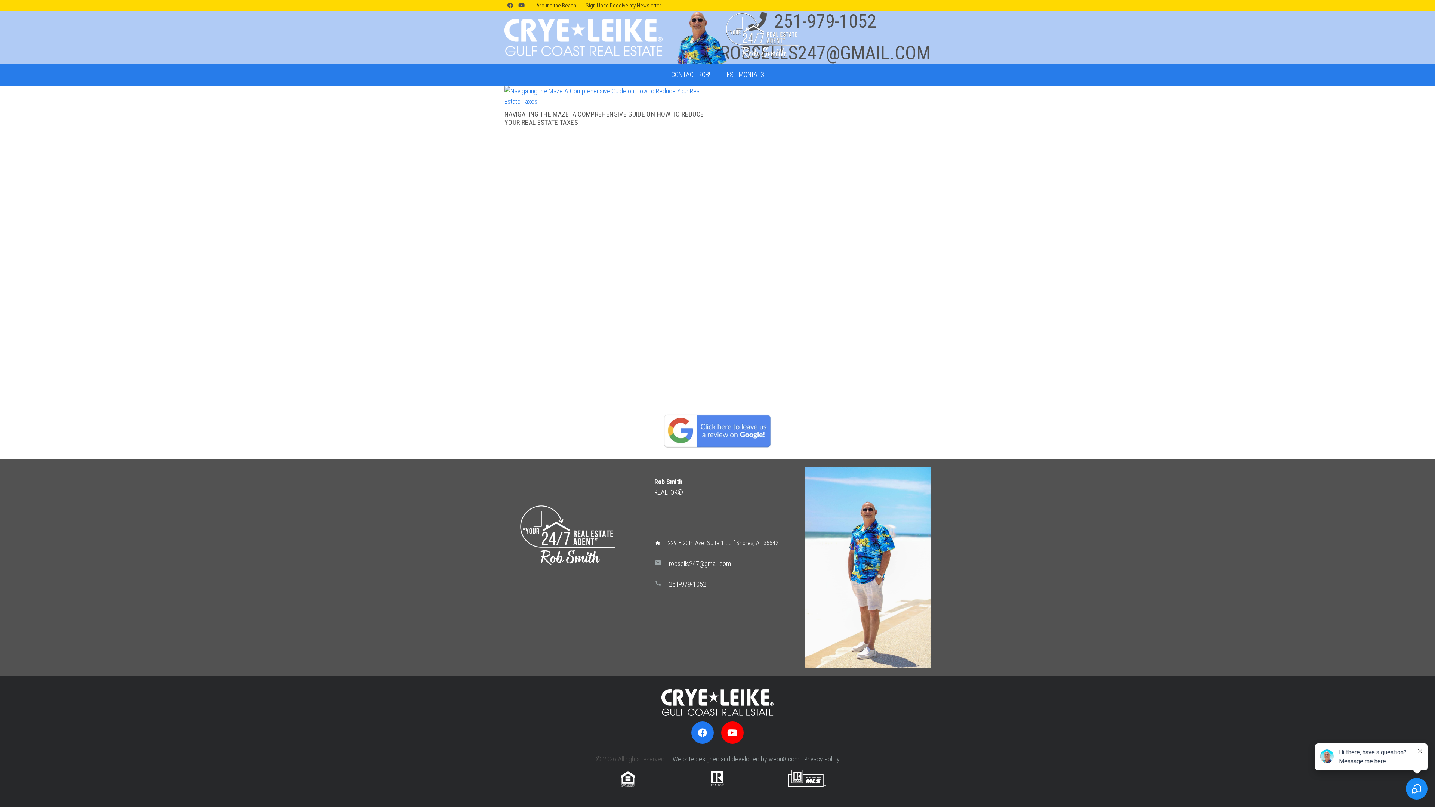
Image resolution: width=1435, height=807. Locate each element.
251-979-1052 (687, 584)
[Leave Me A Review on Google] (717, 430)
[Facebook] (510, 5)
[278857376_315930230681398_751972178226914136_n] (868, 567)
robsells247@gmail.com (700, 564)
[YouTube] (521, 5)
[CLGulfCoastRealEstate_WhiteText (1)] (583, 37)
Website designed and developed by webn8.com (736, 759)
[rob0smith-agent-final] (737, 37)
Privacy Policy (822, 759)
